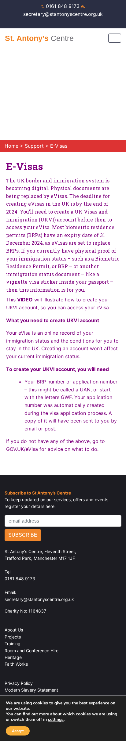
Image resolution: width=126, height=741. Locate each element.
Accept (18, 730)
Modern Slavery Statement (31, 689)
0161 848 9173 (61, 6)
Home (11, 146)
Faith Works (16, 664)
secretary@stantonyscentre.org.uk (39, 599)
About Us (14, 629)
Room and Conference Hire (31, 650)
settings (56, 719)
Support (35, 146)
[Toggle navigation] (114, 38)
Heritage (13, 657)
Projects (13, 636)
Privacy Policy (19, 683)
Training (12, 643)
